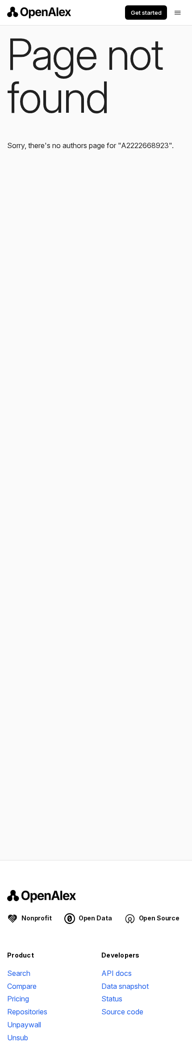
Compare (22, 986)
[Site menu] (178, 12)
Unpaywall (24, 1024)
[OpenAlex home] (39, 12)
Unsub (17, 1037)
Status (111, 998)
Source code (122, 1011)
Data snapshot (125, 986)
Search (18, 973)
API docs (116, 973)
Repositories (27, 1011)
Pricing (18, 998)
